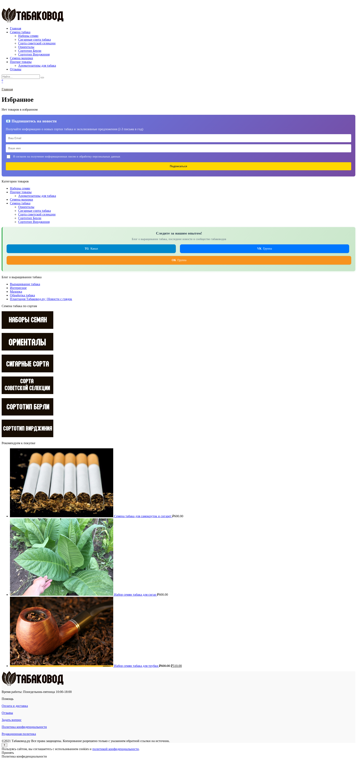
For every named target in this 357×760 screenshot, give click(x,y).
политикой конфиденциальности (115, 749)
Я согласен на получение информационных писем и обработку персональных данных (66, 156)
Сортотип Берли (29, 50)
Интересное (18, 288)
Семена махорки (21, 58)
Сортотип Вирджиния (34, 54)
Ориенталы (26, 47)
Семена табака (20, 32)
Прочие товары (21, 62)
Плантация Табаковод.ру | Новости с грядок (41, 299)
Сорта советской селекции (37, 43)
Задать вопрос (11, 720)
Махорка (16, 291)
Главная (15, 28)
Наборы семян (28, 36)
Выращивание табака (25, 284)
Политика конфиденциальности (24, 727)
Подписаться (178, 166)
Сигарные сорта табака (34, 39)
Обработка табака (22, 295)
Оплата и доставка (15, 706)
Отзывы (15, 69)
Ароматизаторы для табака (37, 65)
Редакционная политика (19, 734)
